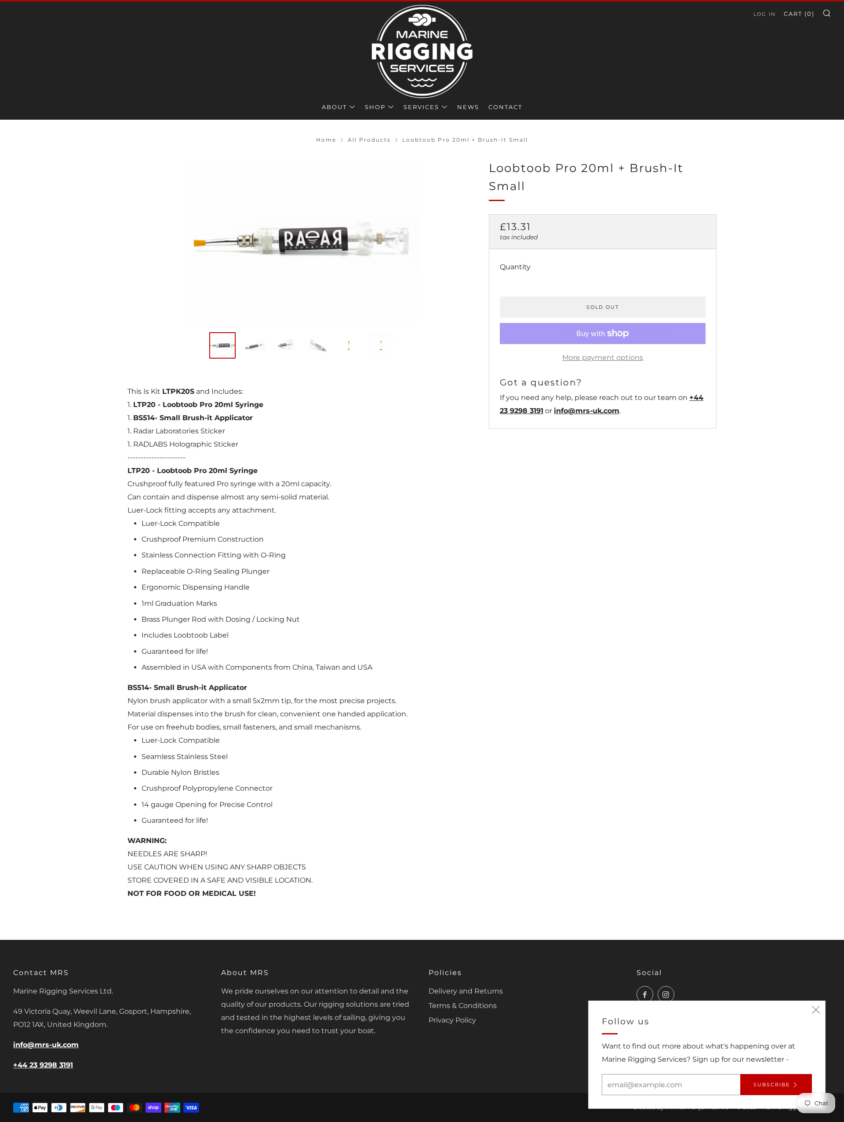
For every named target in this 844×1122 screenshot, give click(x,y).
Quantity (515, 267)
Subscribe (771, 1085)
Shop (375, 106)
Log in (764, 14)
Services (421, 106)
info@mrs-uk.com (586, 411)
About (334, 106)
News (468, 106)
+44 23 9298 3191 (43, 1065)
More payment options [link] (602, 357)
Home (326, 139)
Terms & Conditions (463, 1005)
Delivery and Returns (466, 991)
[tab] (222, 345)
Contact (505, 106)
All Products (369, 139)
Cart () (799, 13)
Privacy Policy (452, 1020)
